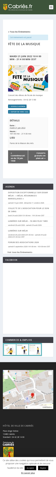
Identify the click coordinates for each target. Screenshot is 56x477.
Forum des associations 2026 (23, 242)
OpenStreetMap (35, 407)
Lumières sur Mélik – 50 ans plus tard (28, 221)
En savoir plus (28, 473)
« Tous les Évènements (19, 31)
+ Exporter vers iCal (19, 112)
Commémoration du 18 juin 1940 (18, 157)
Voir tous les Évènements (19, 252)
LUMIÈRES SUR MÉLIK (18, 230)
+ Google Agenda (17, 106)
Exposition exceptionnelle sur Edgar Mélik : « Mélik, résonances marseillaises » (28, 195)
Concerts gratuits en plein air (39, 155)
